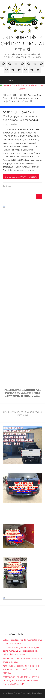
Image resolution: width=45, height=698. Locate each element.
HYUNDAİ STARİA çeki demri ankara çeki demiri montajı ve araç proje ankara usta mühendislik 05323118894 (21, 650)
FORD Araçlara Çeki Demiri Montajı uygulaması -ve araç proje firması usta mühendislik (21, 116)
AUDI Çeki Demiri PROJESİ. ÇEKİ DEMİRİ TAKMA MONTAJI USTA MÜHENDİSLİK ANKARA (21, 669)
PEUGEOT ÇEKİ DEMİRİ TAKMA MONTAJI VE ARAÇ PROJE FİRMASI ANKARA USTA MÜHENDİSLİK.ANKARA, (21, 680)
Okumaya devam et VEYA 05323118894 (21, 177)
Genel (8, 186)
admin (5, 124)
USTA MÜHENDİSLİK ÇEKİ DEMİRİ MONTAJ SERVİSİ (22, 43)
